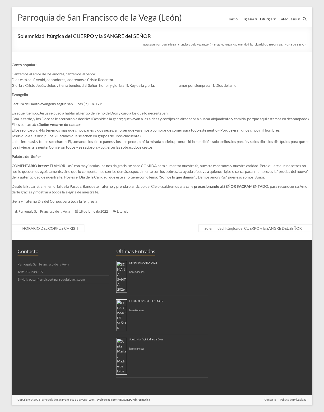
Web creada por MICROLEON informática (123, 399)
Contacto (270, 399)
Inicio (233, 19)
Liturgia (266, 19)
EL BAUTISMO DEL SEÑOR (146, 301)
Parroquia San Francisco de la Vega (44, 211)
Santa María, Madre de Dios (146, 339)
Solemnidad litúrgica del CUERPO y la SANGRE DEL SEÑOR (255, 228)
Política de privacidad (293, 399)
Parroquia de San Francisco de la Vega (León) (100, 17)
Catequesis (287, 19)
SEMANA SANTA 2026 (143, 262)
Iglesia (249, 19)
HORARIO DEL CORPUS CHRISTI (48, 228)
